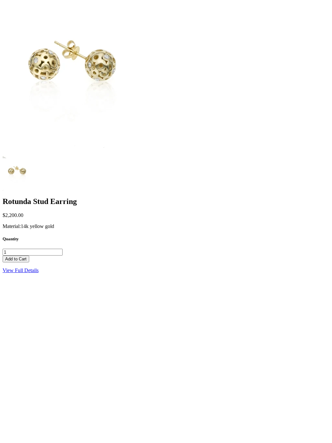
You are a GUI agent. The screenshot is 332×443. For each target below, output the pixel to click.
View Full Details (21, 270)
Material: (12, 226)
